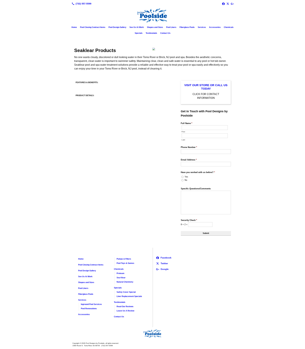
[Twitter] (228, 4)
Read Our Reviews (125, 306)
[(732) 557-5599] (81, 4)
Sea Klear (121, 278)
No (186, 180)
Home (74, 27)
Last (183, 140)
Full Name (186, 123)
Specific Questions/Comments (196, 189)
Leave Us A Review (125, 311)
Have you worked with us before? (198, 172)
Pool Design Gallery (117, 27)
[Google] (232, 4)
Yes (186, 177)
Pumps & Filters (124, 259)
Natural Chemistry (125, 282)
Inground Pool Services (91, 304)
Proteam (120, 273)
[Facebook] (223, 4)
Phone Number (189, 147)
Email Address (189, 160)
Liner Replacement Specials (129, 296)
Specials (138, 33)
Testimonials (151, 33)
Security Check (189, 220)
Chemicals (229, 27)
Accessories (215, 27)
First (183, 132)
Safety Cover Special (126, 292)
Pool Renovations (89, 308)
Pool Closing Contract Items (92, 27)
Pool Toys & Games (125, 263)
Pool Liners (171, 27)
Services (202, 27)
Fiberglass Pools (187, 27)
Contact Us (165, 33)
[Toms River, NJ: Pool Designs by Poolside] (152, 333)
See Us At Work (136, 27)
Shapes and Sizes (155, 27)
